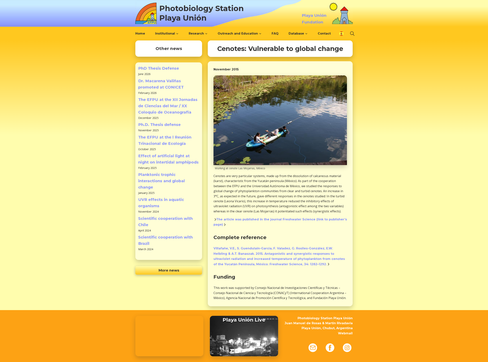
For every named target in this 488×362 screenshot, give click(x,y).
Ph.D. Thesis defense (159, 124)
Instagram (347, 347)
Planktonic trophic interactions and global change (161, 180)
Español (341, 33)
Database (296, 33)
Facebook (330, 347)
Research (196, 33)
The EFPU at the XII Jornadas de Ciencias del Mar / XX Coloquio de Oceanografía (167, 105)
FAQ (275, 33)
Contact (324, 33)
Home (140, 33)
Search (352, 33)
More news (168, 270)
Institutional (165, 33)
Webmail (345, 333)
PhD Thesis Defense (158, 68)
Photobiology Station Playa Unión (201, 13)
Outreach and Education (238, 33)
